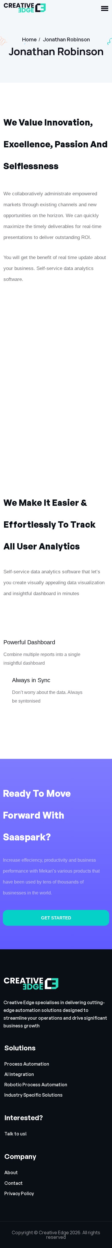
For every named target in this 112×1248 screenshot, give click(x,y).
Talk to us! (15, 1134)
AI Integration (19, 1074)
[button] (104, 8)
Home (29, 39)
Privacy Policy (19, 1193)
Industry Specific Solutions (33, 1095)
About (11, 1172)
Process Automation (26, 1064)
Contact (13, 1183)
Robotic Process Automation (35, 1084)
